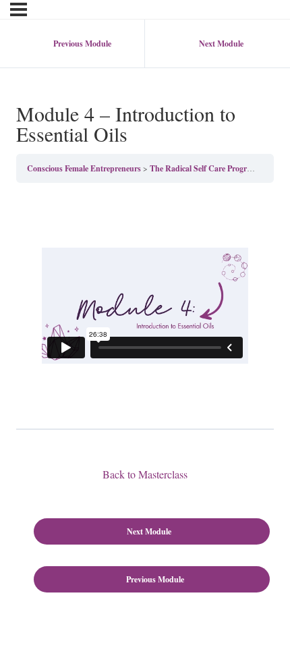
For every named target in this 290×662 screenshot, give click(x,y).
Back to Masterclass (145, 474)
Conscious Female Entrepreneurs (84, 168)
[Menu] (18, 9)
